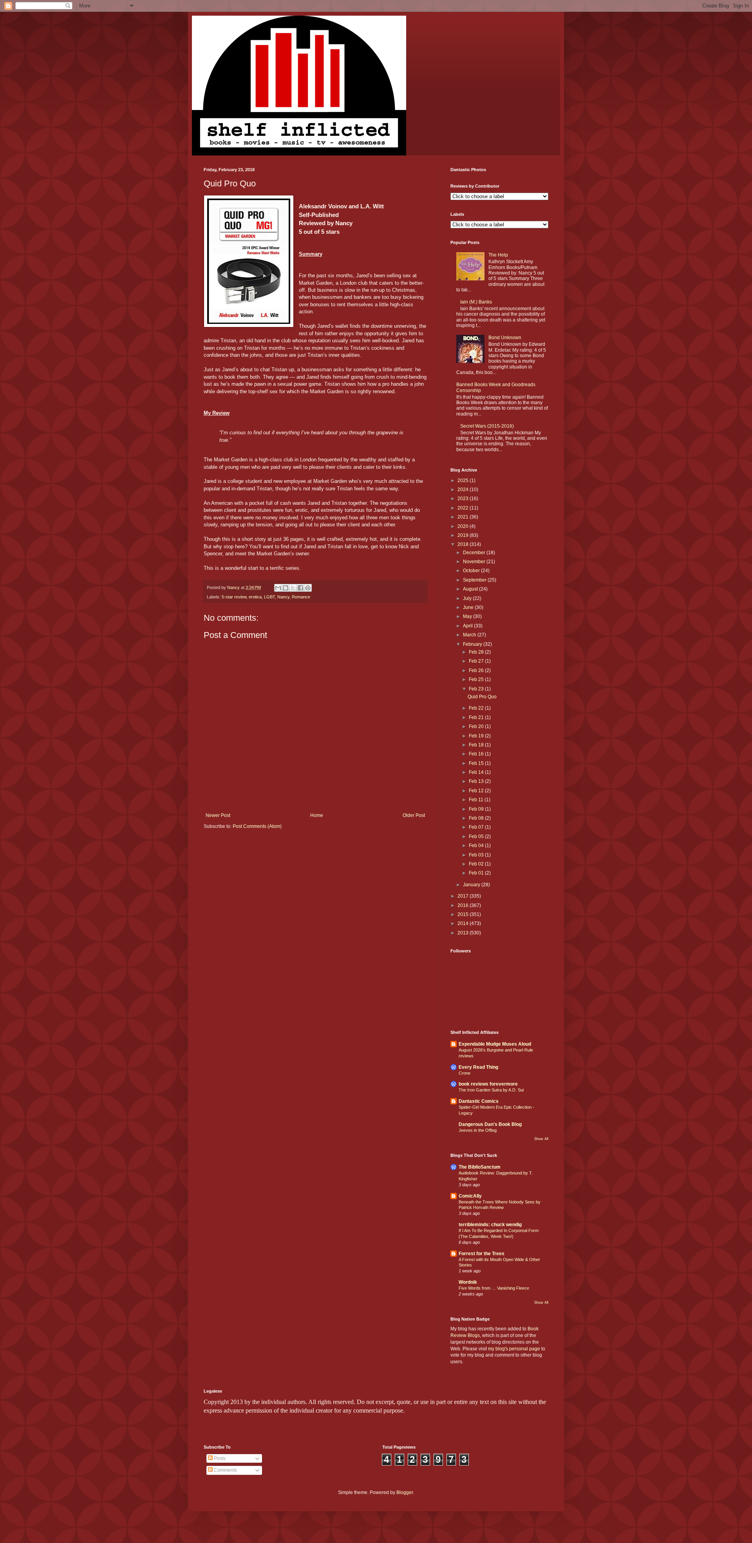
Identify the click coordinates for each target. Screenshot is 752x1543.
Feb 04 (477, 845)
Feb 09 (477, 809)
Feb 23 (477, 689)
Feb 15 (477, 763)
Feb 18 (477, 745)
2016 (463, 905)
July (468, 598)
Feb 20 (477, 726)
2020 (463, 526)
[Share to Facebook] (300, 588)
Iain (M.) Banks (476, 302)
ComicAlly (470, 1196)
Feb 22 (477, 708)
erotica (255, 596)
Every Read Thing (478, 1067)
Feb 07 (477, 827)
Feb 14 (477, 772)
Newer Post (218, 815)
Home (316, 815)
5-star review (234, 596)
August (471, 589)
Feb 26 (477, 670)
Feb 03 (477, 855)
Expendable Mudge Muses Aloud (495, 1044)
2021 (463, 517)
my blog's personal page (514, 1348)
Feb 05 (477, 836)
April (468, 626)
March (470, 635)
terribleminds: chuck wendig (490, 1224)
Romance (301, 596)
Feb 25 (477, 679)
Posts (219, 1458)
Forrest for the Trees (481, 1253)
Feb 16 (477, 754)
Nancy (283, 596)
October (472, 570)
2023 (463, 498)
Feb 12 (477, 790)
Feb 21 (477, 717)
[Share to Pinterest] (308, 588)
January (472, 884)
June (469, 607)
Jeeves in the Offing (478, 1130)
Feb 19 (477, 736)
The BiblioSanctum (480, 1167)
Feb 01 (477, 873)
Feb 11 (476, 799)
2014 (463, 923)
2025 (463, 480)
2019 (463, 535)
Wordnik (468, 1282)
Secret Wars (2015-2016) (487, 426)
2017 (463, 896)
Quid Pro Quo (482, 696)
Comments (225, 1470)
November (474, 561)
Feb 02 (477, 864)
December (474, 552)
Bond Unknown (504, 337)
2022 (463, 508)
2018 (463, 544)
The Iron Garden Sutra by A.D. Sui (491, 1090)
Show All (541, 1139)
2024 (463, 489)
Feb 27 (477, 661)
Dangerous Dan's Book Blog (490, 1124)
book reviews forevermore (488, 1084)
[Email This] (278, 588)
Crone (464, 1073)
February (473, 644)
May (468, 616)
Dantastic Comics (479, 1101)
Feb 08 (477, 818)
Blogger (404, 1492)
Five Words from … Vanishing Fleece (494, 1288)
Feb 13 (477, 781)
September (475, 580)
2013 (463, 933)
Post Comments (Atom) (257, 826)
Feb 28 (477, 652)
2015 (463, 914)
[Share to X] (293, 588)
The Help (498, 255)
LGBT (269, 596)
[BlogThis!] (285, 588)
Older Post (414, 815)
